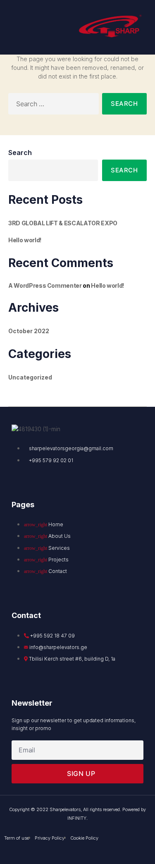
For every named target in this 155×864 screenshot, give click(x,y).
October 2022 (28, 330)
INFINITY (76, 818)
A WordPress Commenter (45, 285)
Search (20, 152)
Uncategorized (30, 377)
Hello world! (24, 239)
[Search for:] (52, 105)
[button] (19, 27)
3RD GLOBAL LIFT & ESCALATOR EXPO (62, 223)
